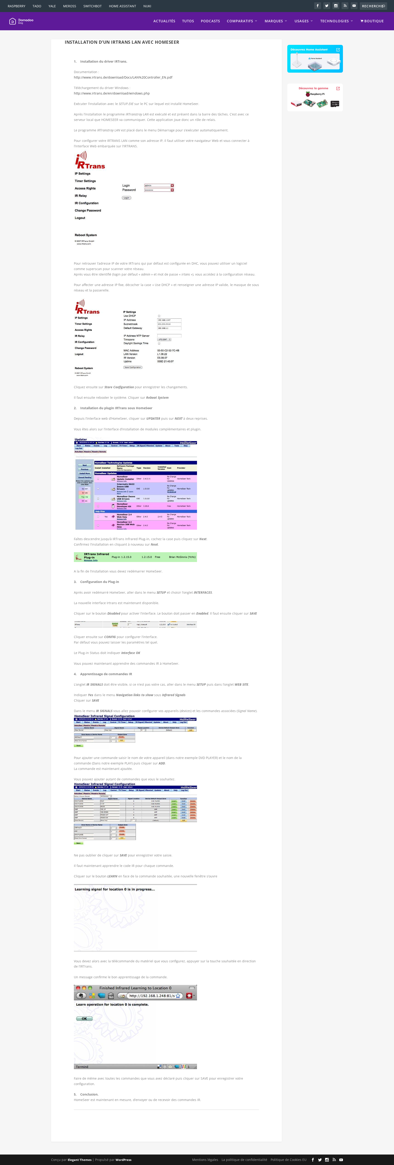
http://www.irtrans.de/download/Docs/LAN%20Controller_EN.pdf (123, 77)
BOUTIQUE (373, 21)
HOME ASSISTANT (122, 6)
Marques (274, 21)
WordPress (123, 1160)
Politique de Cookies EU (288, 1159)
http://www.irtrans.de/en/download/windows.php (112, 93)
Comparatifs (240, 21)
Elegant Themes (79, 1160)
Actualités (164, 21)
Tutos (188, 21)
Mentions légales (205, 1159)
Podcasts (210, 21)
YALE (52, 6)
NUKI (147, 6)
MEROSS (69, 6)
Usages (302, 21)
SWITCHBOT (92, 6)
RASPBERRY (16, 6)
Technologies (334, 21)
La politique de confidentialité (244, 1159)
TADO (37, 6)
